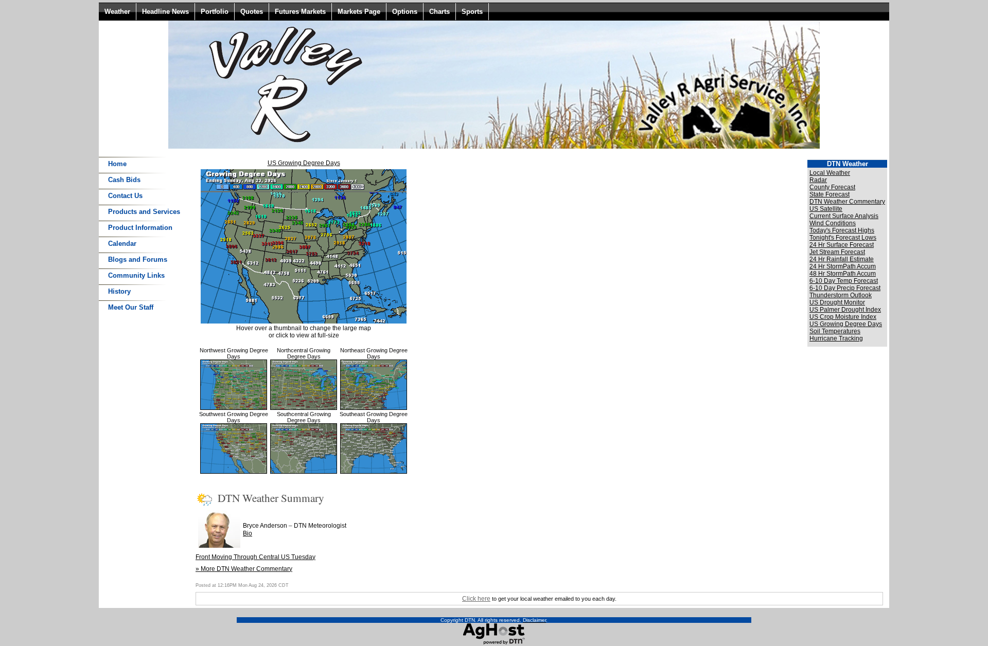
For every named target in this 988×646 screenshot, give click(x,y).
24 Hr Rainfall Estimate (841, 259)
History (119, 291)
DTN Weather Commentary (847, 201)
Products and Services (144, 212)
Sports (472, 11)
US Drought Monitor (837, 302)
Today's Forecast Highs (841, 230)
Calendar (122, 243)
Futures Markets (300, 11)
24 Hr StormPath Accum (842, 266)
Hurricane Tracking (836, 338)
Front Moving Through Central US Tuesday (255, 557)
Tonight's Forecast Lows (842, 237)
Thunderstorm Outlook (840, 295)
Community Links (136, 275)
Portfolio (214, 11)
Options (404, 11)
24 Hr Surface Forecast (841, 244)
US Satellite (825, 208)
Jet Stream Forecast (837, 252)
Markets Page (359, 11)
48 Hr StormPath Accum (842, 273)
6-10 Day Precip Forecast (844, 288)
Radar (818, 180)
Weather (117, 11)
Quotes (251, 11)
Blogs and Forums (137, 259)
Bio (247, 533)
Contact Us (125, 196)
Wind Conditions (832, 223)
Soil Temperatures (834, 331)
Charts (439, 11)
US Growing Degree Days (304, 163)
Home (117, 164)
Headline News (165, 11)
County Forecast (832, 187)
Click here (476, 598)
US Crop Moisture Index (842, 316)
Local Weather (829, 172)
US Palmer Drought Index (845, 309)
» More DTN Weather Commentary (244, 568)
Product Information (140, 227)
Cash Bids (124, 180)
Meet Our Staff (130, 307)
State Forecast (829, 194)
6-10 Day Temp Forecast (843, 280)
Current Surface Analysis (843, 216)
